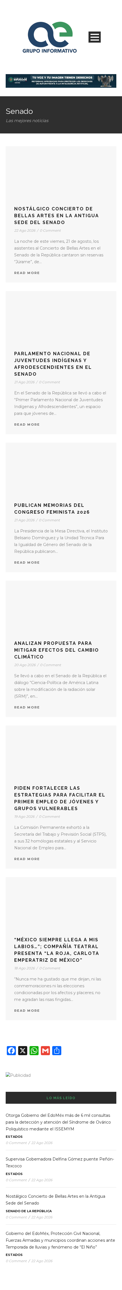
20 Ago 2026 (24, 665)
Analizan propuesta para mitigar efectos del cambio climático (56, 650)
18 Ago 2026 (24, 968)
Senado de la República (29, 1211)
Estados (14, 1137)
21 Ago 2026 (24, 382)
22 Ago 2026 (24, 230)
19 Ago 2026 (24, 816)
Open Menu (95, 37)
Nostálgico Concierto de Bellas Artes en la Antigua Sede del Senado (56, 215)
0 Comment (50, 230)
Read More (27, 273)
